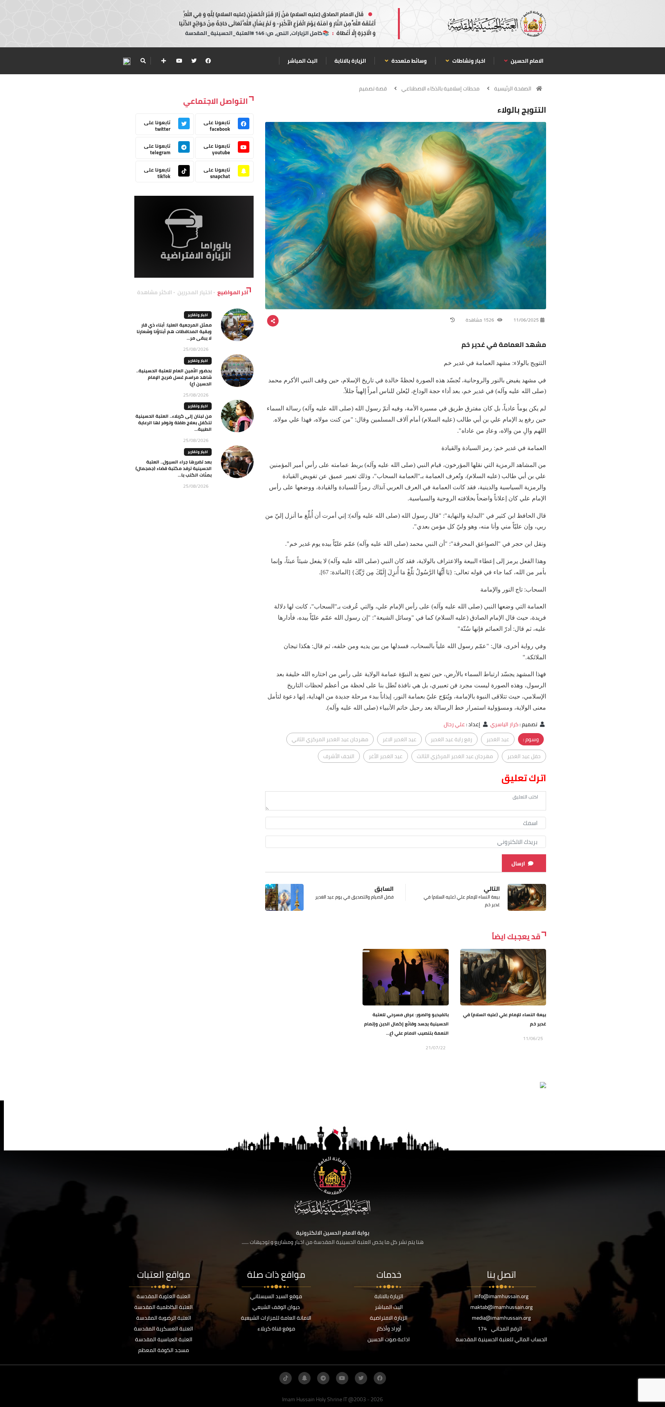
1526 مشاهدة (480, 319)
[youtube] (179, 61)
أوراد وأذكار (388, 1329)
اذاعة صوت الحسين (389, 1339)
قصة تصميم (373, 88)
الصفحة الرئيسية (512, 88)
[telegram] (323, 1378)
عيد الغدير (497, 739)
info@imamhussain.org (501, 1296)
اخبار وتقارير (198, 314)
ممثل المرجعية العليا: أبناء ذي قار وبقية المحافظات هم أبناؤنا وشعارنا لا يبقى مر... (174, 331)
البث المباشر (302, 61)
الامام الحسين (526, 61)
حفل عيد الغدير (524, 756)
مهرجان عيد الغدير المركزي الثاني (330, 739)
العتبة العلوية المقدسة (163, 1296)
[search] (142, 61)
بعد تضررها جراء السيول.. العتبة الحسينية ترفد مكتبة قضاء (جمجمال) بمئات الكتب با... (173, 468)
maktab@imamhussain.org (501, 1307)
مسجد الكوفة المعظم (163, 1350)
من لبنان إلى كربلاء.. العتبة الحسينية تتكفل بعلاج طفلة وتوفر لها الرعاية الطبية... (173, 422)
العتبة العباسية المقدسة (163, 1339)
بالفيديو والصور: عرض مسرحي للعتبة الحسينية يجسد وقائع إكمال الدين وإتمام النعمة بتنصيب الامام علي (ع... (406, 1023)
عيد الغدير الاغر (399, 739)
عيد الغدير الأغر (386, 756)
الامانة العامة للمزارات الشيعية (276, 1318)
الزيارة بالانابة (350, 61)
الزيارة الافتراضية (389, 1318)
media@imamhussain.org (501, 1318)
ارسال (518, 864)
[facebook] (208, 61)
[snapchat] (304, 1378)
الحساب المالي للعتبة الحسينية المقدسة (501, 1339)
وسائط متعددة (408, 61)
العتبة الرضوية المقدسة (163, 1318)
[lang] (126, 61)
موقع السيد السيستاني (276, 1296)
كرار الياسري (504, 724)
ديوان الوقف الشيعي (276, 1307)
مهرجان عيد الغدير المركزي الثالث (455, 756)
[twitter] (194, 61)
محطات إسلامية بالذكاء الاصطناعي (440, 88)
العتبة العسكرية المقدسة (163, 1329)
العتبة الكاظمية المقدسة (163, 1307)
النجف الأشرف (338, 756)
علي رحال (454, 724)
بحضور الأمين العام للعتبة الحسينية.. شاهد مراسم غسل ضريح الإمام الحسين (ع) (174, 377)
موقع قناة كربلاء (276, 1329)
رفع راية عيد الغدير (451, 739)
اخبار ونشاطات (468, 61)
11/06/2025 (526, 319)
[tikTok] (285, 1378)
